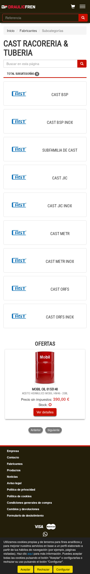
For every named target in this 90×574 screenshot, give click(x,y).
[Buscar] (83, 18)
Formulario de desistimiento (25, 515)
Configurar (63, 569)
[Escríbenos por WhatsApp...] (45, 534)
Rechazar (43, 569)
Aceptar (25, 569)
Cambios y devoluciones (23, 509)
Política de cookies (19, 496)
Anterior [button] (36, 430)
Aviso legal (14, 483)
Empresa (13, 451)
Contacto (13, 457)
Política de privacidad (21, 489)
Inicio (11, 30)
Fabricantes (28, 30)
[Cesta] (73, 6)
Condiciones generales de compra (29, 502)
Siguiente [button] (54, 430)
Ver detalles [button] (45, 412)
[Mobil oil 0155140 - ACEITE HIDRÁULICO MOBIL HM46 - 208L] (45, 367)
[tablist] (45, 391)
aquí (30, 553)
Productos (14, 470)
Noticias (12, 477)
